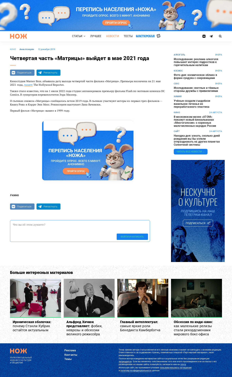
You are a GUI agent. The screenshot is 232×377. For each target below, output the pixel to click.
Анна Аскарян (27, 49)
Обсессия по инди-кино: (193, 328)
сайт (177, 131)
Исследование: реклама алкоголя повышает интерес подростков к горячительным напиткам (196, 62)
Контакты (70, 354)
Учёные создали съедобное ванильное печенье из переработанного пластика (192, 103)
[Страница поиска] (220, 36)
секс (176, 84)
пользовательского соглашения (176, 367)
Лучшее (95, 36)
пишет (28, 84)
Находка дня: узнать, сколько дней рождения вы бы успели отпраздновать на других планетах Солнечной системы (197, 140)
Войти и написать (132, 236)
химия (178, 96)
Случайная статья (158, 36)
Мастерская (145, 36)
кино (13, 49)
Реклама (70, 350)
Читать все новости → (190, 151)
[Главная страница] (18, 36)
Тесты (128, 36)
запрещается (125, 361)
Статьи (77, 36)
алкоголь (179, 55)
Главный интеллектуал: (140, 326)
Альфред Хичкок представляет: (84, 328)
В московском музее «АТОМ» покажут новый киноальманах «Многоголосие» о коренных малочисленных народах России (195, 121)
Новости (112, 36)
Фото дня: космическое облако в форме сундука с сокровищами (195, 76)
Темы (68, 359)
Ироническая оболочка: (32, 326)
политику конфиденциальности (135, 370)
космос (178, 71)
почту (183, 364)
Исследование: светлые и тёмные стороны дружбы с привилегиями (196, 89)
